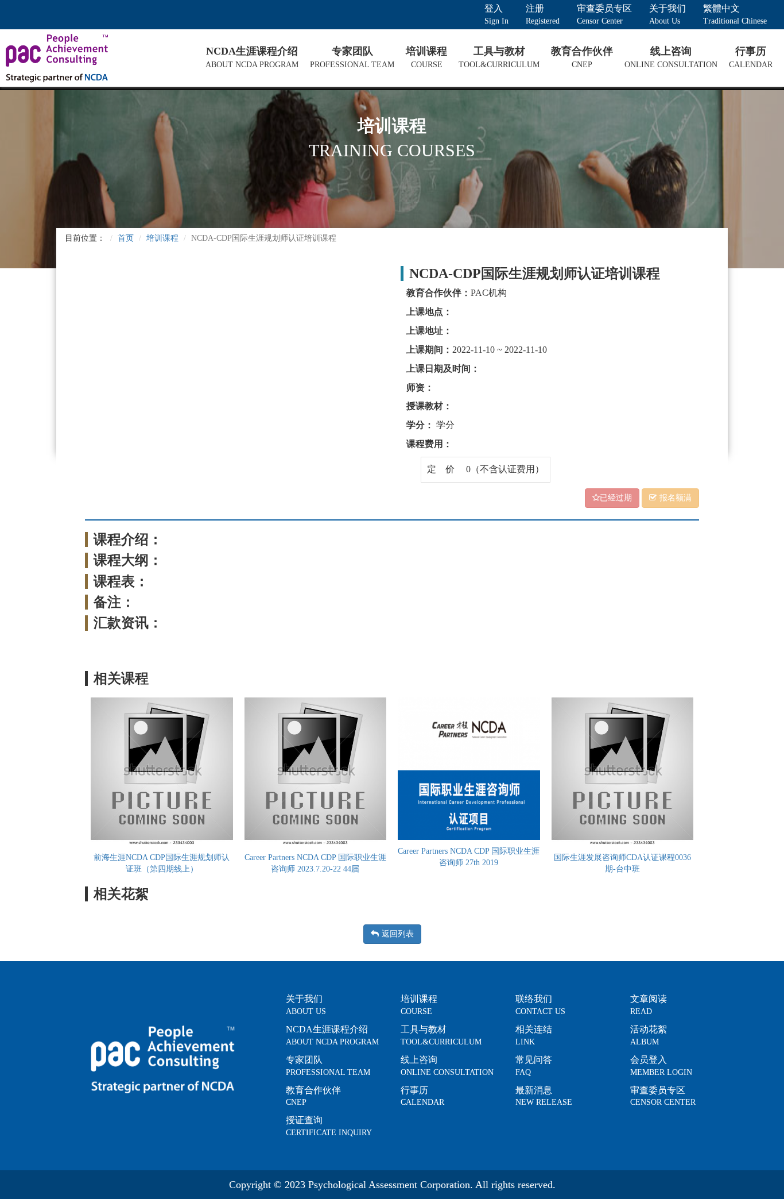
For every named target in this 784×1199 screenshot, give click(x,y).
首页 (126, 238)
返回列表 (398, 934)
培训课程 (162, 238)
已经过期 (616, 498)
